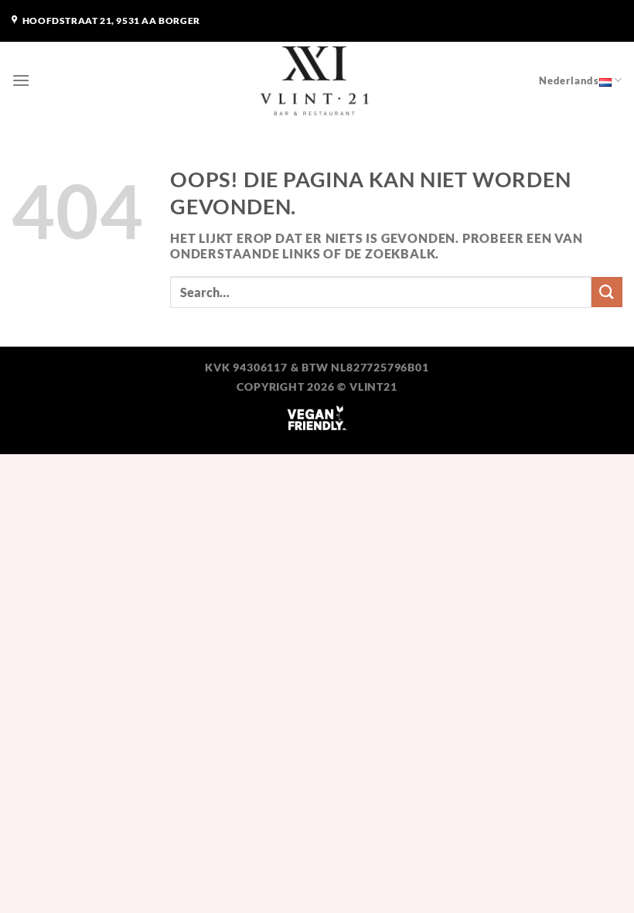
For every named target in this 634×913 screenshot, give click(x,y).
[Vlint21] (317, 80)
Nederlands (569, 80)
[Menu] (21, 80)
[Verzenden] (606, 292)
